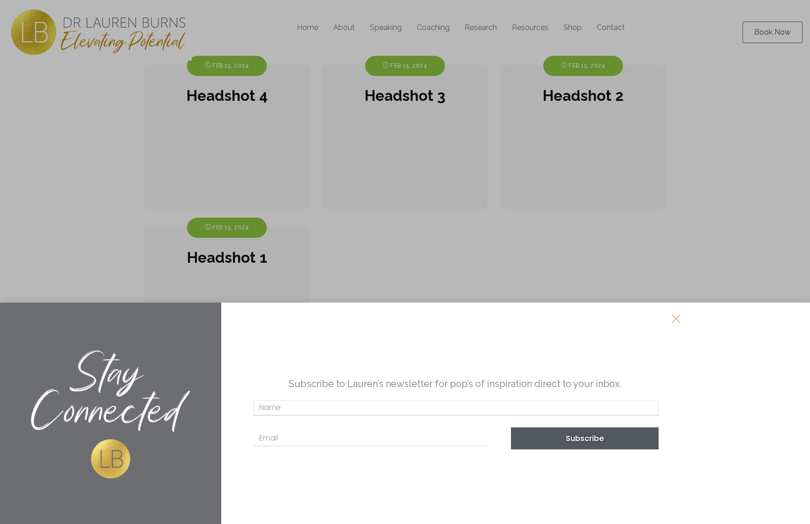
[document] (405, 262)
